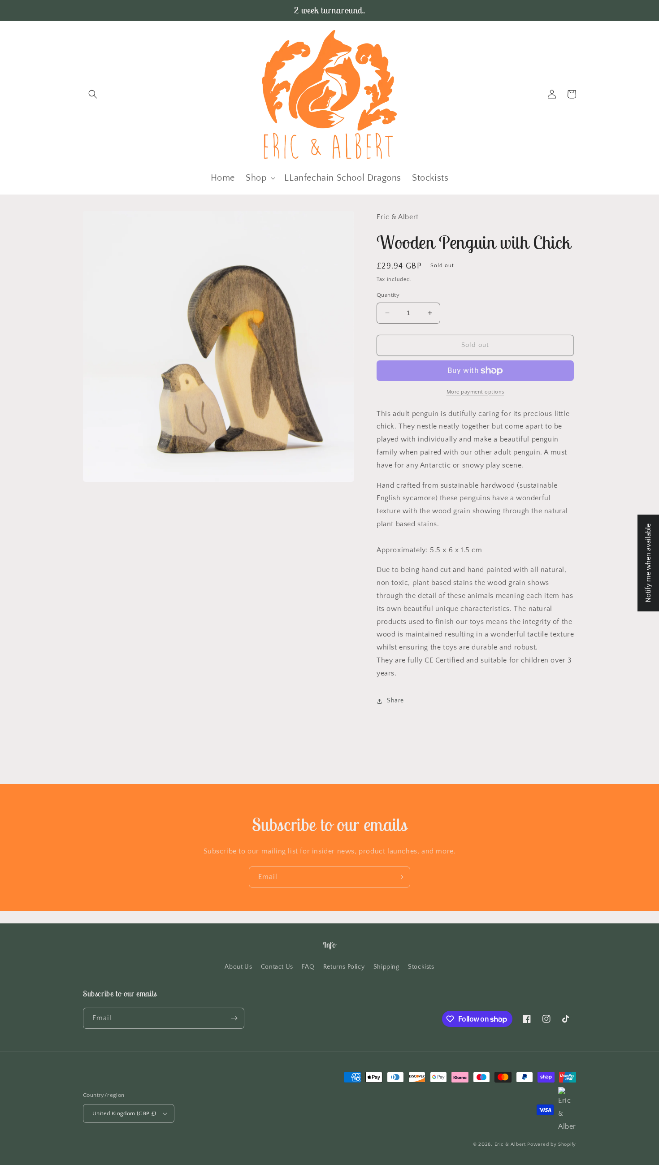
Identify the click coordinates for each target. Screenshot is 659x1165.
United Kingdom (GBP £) (124, 1113)
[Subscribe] (400, 877)
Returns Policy (343, 966)
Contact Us (277, 966)
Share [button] (395, 700)
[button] (93, 94)
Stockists (421, 966)
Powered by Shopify (551, 1144)
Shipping (386, 966)
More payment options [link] (475, 392)
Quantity (388, 295)
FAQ (308, 966)
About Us (238, 966)
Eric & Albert (510, 1144)
